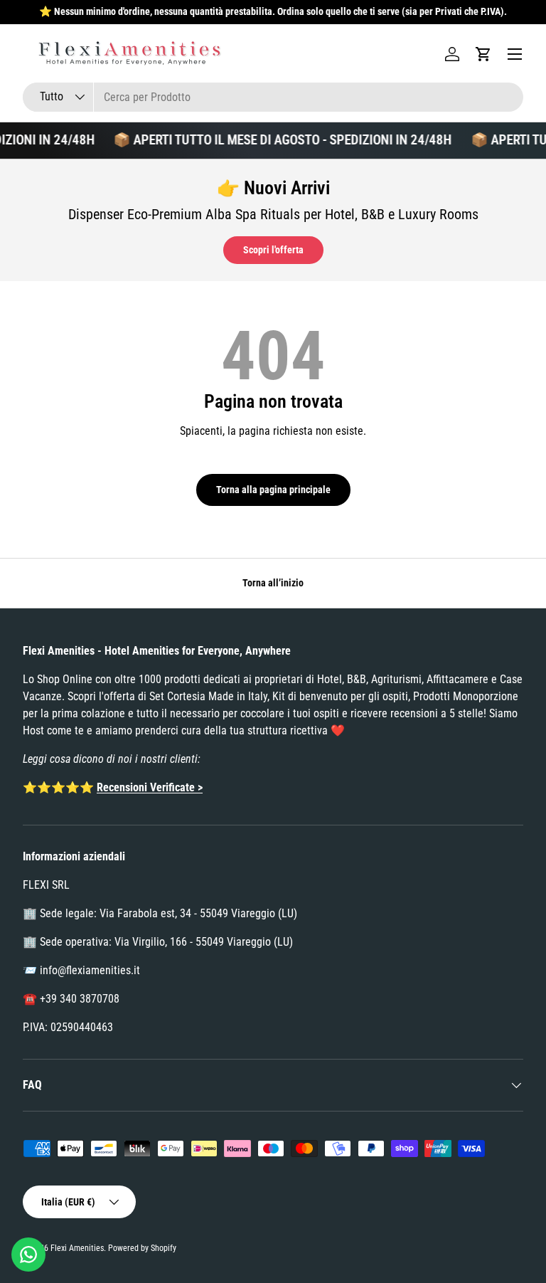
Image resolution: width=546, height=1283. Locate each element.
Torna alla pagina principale (273, 489)
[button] (483, 54)
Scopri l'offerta (273, 249)
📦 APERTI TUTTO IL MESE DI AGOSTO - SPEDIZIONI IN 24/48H (276, 140)
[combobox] (273, 97)
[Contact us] (28, 1254)
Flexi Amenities (77, 1248)
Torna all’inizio (273, 582)
